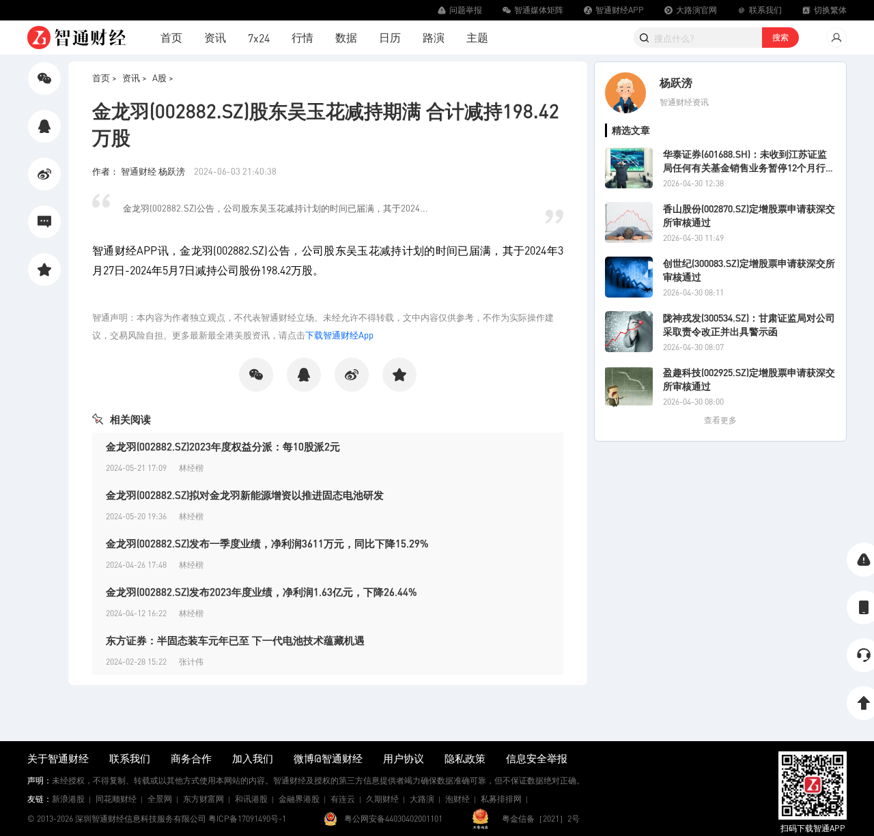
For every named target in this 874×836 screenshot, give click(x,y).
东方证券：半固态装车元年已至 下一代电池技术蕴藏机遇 (235, 640)
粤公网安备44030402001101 (393, 818)
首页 (171, 37)
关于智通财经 (58, 758)
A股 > (162, 77)
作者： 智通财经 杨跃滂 (139, 171)
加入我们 (252, 758)
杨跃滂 (676, 82)
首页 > (104, 77)
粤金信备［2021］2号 (541, 818)
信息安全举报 (536, 758)
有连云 (342, 799)
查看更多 (720, 420)
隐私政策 (465, 758)
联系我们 (129, 758)
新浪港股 (68, 799)
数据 (346, 37)
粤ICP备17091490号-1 (247, 818)
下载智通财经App (339, 335)
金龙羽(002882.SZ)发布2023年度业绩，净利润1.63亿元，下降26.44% (261, 592)
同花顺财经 (116, 799)
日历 (390, 37)
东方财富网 (203, 799)
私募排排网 (501, 799)
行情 (302, 37)
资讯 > (134, 77)
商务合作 (191, 758)
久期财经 (382, 799)
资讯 (215, 37)
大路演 (422, 799)
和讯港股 (251, 799)
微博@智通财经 (328, 758)
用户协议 (403, 758)
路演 (434, 37)
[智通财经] (76, 37)
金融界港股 (299, 799)
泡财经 (457, 799)
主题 (477, 37)
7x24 (259, 38)
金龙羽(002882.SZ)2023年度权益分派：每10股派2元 (223, 446)
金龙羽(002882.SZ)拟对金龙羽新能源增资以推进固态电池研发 (245, 495)
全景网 (159, 799)
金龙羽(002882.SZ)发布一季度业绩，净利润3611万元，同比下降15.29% (267, 543)
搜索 (780, 37)
